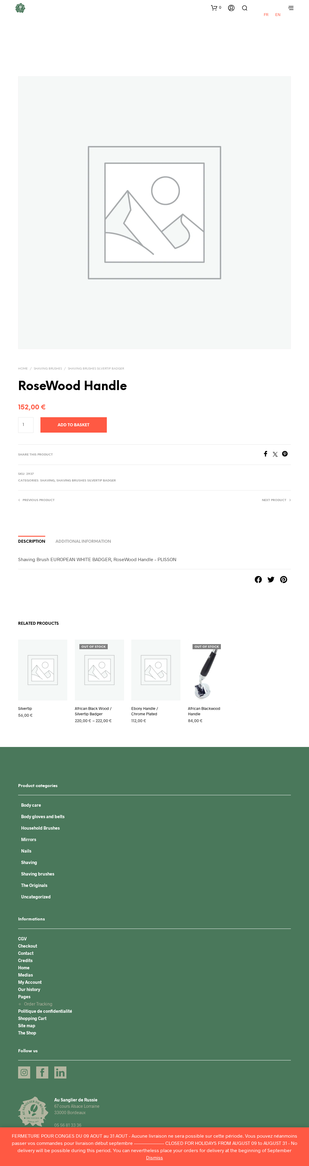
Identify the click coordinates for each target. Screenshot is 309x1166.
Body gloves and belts (43, 816)
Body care (31, 805)
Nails (26, 850)
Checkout (27, 945)
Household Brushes (40, 828)
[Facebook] (268, 455)
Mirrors (28, 839)
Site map (26, 1025)
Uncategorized (36, 896)
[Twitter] (277, 455)
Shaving (47, 480)
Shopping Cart (32, 1018)
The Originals (34, 885)
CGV (22, 938)
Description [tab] (31, 542)
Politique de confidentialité (45, 1011)
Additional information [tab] (83, 542)
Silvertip (25, 708)
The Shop (27, 1032)
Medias (25, 974)
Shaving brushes (48, 368)
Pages (24, 996)
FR (266, 14)
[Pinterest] (286, 455)
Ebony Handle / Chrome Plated (144, 711)
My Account (30, 982)
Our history (29, 989)
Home (23, 368)
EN (278, 14)
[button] (216, 8)
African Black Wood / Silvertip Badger (93, 711)
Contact (25, 953)
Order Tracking (38, 1003)
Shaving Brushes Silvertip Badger (96, 368)
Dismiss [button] (154, 1157)
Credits (25, 960)
